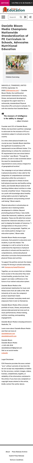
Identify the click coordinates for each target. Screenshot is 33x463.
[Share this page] (30, 17)
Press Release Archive (19, 452)
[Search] (21, 17)
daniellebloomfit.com (8, 336)
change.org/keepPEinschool (15, 267)
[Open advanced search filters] (25, 17)
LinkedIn (4, 353)
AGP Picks (5, 3)
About (8, 452)
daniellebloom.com (8, 333)
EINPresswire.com (12, 90)
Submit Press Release (16, 456)
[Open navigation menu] (3, 17)
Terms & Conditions (16, 460)
